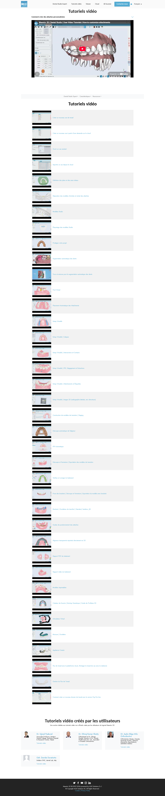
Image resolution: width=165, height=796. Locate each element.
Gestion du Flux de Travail (61, 681)
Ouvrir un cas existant (60, 149)
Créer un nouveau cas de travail (63, 118)
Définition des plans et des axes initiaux (65, 180)
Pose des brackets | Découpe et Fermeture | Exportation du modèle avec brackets (79, 493)
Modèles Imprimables (59, 587)
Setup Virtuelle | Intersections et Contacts (66, 352)
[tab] (82, 17)
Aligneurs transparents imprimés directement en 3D (69, 540)
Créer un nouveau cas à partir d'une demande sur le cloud (72, 133)
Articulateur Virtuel (59, 619)
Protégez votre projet (60, 243)
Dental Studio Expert (60, 4)
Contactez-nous (122, 4)
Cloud (97, 4)
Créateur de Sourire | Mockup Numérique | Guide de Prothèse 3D (74, 603)
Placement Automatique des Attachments (66, 305)
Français (137, 4)
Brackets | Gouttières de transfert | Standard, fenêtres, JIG (72, 509)
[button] (82, 17)
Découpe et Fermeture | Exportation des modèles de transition (73, 462)
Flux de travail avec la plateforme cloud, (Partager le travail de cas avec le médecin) (80, 666)
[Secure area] (131, 4)
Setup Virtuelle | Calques (61, 337)
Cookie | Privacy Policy (82, 790)
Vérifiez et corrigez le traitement (63, 478)
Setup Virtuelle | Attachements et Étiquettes (67, 384)
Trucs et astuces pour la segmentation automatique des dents (72, 274)
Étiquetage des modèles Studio (63, 227)
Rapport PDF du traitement (61, 556)
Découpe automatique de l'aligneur (64, 431)
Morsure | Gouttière (59, 634)
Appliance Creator (59, 650)
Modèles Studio (58, 212)
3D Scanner (107, 4)
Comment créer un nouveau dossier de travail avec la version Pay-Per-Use (77, 697)
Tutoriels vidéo (76, 4)
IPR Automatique (58, 446)
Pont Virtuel (56, 290)
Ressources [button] (96, 96)
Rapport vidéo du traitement (62, 572)
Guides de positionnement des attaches (65, 525)
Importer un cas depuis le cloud (63, 165)
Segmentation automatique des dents (64, 259)
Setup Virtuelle (57, 321)
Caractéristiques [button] (85, 96)
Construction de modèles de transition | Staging (68, 415)
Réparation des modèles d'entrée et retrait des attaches (71, 196)
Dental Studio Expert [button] (70, 96)
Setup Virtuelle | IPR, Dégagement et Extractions (68, 368)
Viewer (88, 4)
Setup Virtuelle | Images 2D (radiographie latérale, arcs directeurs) (74, 400)
